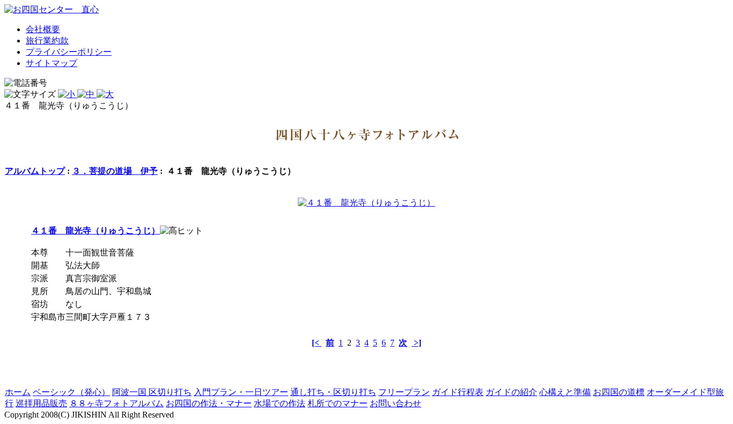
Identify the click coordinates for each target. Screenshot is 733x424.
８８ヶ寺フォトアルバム (116, 403)
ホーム (18, 392)
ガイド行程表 (457, 392)
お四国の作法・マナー (209, 403)
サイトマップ (51, 63)
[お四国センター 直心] (51, 9)
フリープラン (404, 392)
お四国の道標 (618, 392)
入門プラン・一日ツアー (241, 392)
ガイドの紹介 (511, 392)
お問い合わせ (395, 403)
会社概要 (43, 29)
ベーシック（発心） (71, 392)
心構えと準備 (565, 392)
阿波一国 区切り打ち (152, 392)
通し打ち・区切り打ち (333, 392)
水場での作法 (279, 403)
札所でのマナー (337, 403)
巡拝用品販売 (41, 403)
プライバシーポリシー (69, 51)
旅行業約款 (47, 40)
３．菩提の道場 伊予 (115, 171)
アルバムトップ (35, 171)
